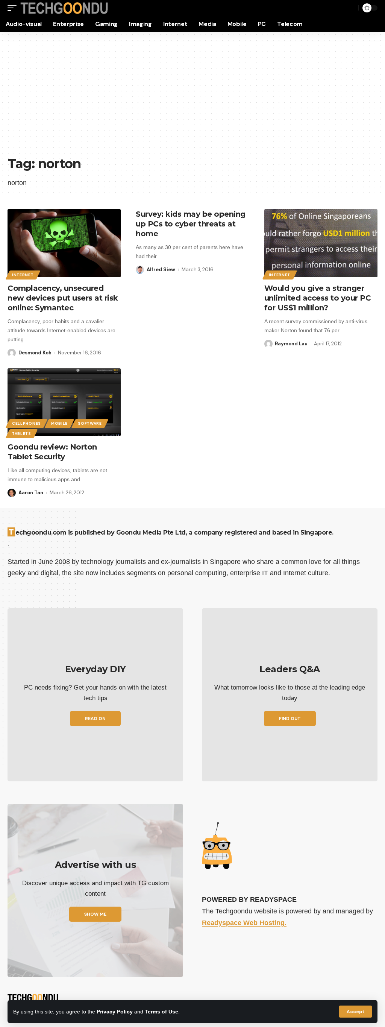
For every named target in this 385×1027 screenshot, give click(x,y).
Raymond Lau (291, 343)
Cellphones (26, 423)
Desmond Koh (35, 352)
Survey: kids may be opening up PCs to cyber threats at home (191, 224)
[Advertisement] (192, 97)
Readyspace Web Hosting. (244, 923)
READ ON (95, 719)
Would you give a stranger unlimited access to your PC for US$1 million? (317, 298)
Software (90, 423)
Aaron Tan (30, 492)
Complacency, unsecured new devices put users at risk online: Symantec (63, 298)
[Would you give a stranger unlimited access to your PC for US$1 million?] (320, 243)
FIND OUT (290, 719)
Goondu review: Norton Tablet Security (52, 451)
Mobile (59, 423)
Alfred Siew (161, 269)
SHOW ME (95, 914)
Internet (23, 274)
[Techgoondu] (64, 8)
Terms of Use (161, 1012)
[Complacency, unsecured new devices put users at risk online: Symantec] (64, 243)
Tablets (21, 433)
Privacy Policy (115, 1012)
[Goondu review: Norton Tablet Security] (64, 402)
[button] (355, 1012)
